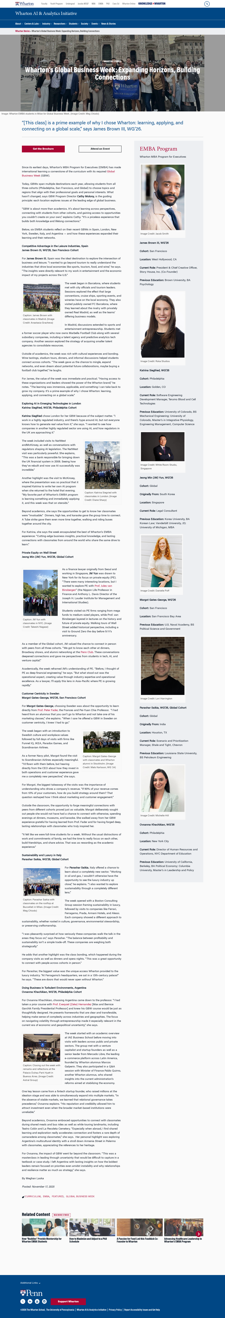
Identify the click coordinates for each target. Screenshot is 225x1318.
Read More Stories (61, 1215)
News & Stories (108, 24)
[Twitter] (22, 1302)
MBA (93, 4)
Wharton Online (128, 4)
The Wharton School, (36, 1310)
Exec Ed (116, 4)
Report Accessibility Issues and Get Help (142, 1310)
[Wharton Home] (24, 4)
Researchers (59, 24)
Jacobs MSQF (83, 4)
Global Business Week (80, 1197)
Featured (58, 1197)
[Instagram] (44, 1302)
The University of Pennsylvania (60, 1310)
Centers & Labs (31, 24)
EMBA (100, 4)
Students (73, 24)
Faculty (44, 4)
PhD (108, 4)
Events (95, 24)
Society (84, 24)
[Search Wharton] (207, 4)
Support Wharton (68, 1302)
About (18, 24)
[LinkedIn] (30, 1302)
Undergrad (70, 4)
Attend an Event (100, 149)
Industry (46, 24)
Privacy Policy (115, 1310)
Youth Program (56, 4)
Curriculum (33, 1197)
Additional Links (29, 1283)
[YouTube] (37, 1302)
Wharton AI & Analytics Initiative (91, 1310)
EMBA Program (158, 149)
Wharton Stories (22, 31)
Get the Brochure (43, 149)
